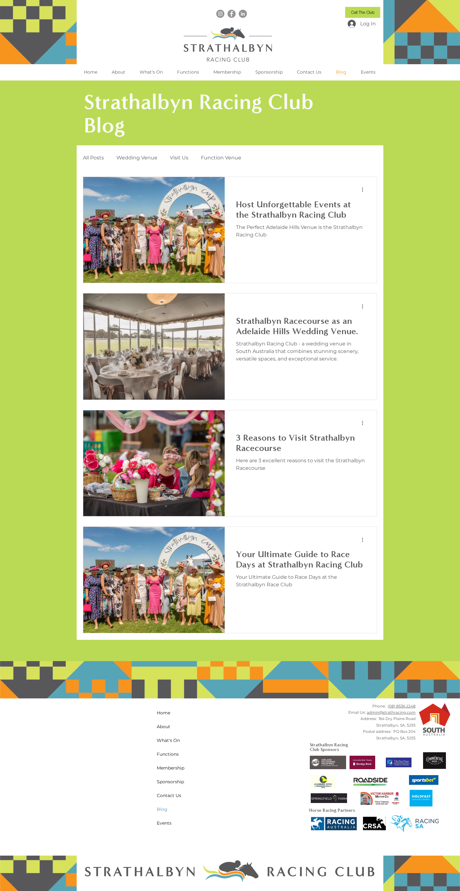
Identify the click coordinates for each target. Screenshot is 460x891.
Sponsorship (170, 782)
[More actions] (364, 190)
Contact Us (169, 795)
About (163, 726)
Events (164, 823)
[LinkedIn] (243, 14)
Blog (162, 809)
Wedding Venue (136, 158)
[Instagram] (220, 14)
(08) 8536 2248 (402, 706)
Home (163, 713)
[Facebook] (231, 14)
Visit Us (179, 158)
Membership (170, 768)
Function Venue (221, 158)
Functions (168, 754)
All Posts (93, 158)
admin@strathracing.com (391, 712)
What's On (168, 740)
